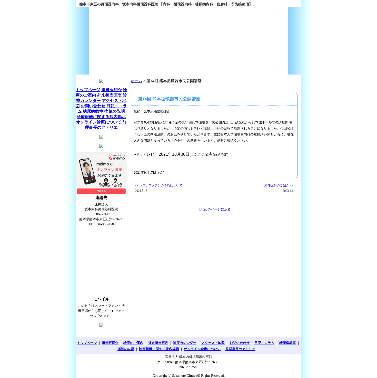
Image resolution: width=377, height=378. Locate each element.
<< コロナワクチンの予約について (158, 185)
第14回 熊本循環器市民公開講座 (169, 99)
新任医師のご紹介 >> (278, 185)
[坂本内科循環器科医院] (188, 41)
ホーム (136, 81)
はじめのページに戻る (214, 209)
